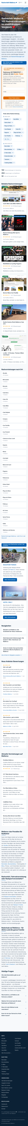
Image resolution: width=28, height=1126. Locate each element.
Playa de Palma (9, 125)
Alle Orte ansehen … (6, 1053)
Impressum (4, 1104)
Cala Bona (3, 1045)
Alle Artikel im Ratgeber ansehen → (11, 655)
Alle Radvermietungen (6, 1080)
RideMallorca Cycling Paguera (12, 263)
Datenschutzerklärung (18, 106)
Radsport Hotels (5, 1090)
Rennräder (8, 146)
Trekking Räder (9, 162)
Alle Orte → (7, 139)
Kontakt (3, 1108)
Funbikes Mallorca (7, 694)
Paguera (7, 132)
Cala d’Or (19, 129)
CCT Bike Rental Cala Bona (10, 774)
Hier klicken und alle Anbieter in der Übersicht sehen (13, 62)
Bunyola (3, 1043)
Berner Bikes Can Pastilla (10, 293)
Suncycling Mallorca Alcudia (10, 710)
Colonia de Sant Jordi (20, 1047)
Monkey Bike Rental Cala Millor (12, 816)
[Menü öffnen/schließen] (25, 2)
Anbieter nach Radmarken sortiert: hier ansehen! (13, 545)
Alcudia (7, 119)
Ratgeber (3, 1094)
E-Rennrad (7, 958)
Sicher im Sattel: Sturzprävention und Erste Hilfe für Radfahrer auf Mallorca (13, 649)
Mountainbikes (9, 149)
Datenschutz (4, 1106)
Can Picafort (18, 1045)
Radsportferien (5, 1092)
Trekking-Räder (5, 1073)
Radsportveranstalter (10, 896)
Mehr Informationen (10, 579)
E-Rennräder (8, 152)
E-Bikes (20, 149)
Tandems (7, 159)
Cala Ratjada (8, 129)
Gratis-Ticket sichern (14, 98)
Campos (17, 1040)
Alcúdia (6, 845)
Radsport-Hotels (18, 905)
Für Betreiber (4, 1097)
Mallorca (12, 569)
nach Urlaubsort (10, 964)
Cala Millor (17, 119)
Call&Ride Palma (7, 802)
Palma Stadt (8, 122)
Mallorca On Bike (7, 726)
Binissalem (4, 1040)
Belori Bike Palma (7, 746)
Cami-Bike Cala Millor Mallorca (12, 203)
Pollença (19, 135)
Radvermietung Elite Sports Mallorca (12, 676)
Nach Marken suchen (6, 1087)
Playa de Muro (18, 132)
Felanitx (17, 1050)
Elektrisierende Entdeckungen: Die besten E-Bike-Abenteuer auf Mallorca (13, 639)
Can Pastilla (8, 135)
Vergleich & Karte (5, 1083)
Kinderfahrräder (9, 156)
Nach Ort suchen (5, 1085)
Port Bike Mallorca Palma (10, 788)
